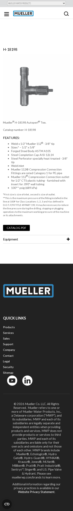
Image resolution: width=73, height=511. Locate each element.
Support (8, 344)
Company (9, 349)
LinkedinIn (26, 386)
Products (9, 327)
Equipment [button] (10, 239)
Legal (6, 361)
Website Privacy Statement (36, 492)
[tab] (36, 239)
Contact (8, 355)
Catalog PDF (16, 228)
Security (8, 367)
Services (8, 332)
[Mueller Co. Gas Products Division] (23, 13)
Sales (6, 338)
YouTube (10, 386)
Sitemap (8, 372)
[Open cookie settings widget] (7, 504)
